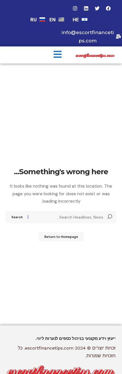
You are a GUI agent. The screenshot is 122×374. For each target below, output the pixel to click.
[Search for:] (68, 217)
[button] (57, 55)
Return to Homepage (61, 237)
